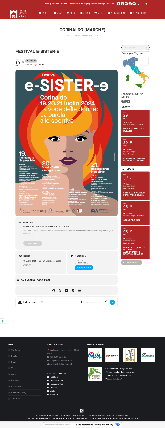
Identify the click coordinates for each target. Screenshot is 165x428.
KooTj (127, 415)
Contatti (64, 4)
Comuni (53, 387)
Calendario (28, 280)
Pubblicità (54, 377)
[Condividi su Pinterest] (73, 290)
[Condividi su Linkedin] (66, 290)
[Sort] (128, 101)
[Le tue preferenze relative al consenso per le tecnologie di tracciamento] (2, 321)
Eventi (13, 362)
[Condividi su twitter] (60, 290)
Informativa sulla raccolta (58, 424)
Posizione (80, 256)
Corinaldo (79, 260)
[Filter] (123, 101)
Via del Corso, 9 (81, 263)
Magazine (15, 380)
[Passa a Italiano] (146, 3)
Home (46, 4)
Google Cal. (44, 280)
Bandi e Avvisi (17, 386)
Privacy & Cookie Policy (94, 415)
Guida (13, 374)
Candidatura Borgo (98, 4)
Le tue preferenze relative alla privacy (94, 424)
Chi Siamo (55, 4)
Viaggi (13, 368)
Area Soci (110, 4)
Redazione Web (56, 384)
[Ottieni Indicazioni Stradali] (112, 302)
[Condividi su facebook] (53, 290)
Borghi (14, 356)
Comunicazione (56, 380)
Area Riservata (109, 415)
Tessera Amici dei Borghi (79, 4)
